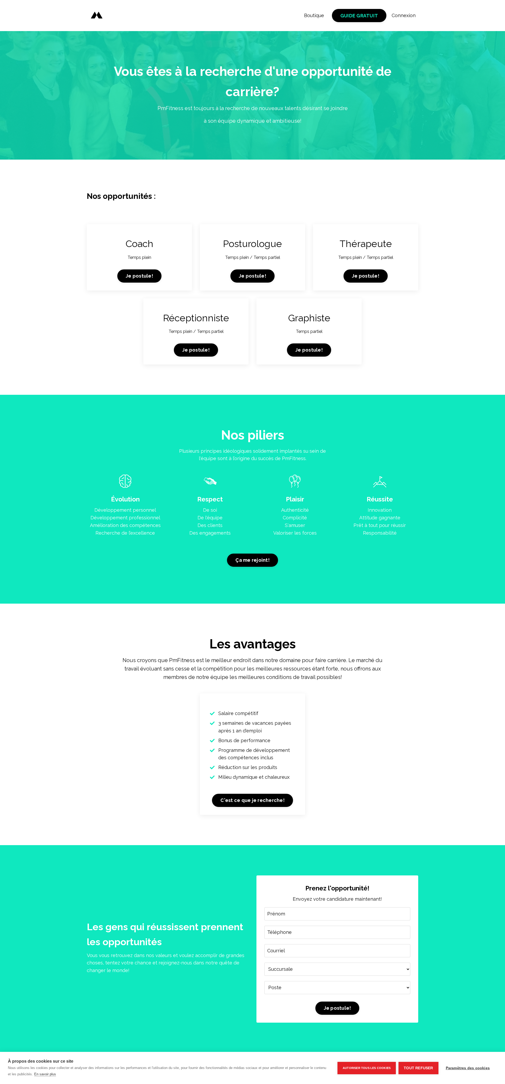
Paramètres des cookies (468, 1068)
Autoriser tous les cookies (367, 1068)
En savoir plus (45, 1074)
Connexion (404, 15)
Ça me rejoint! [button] (252, 560)
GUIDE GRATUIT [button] (359, 15)
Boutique (314, 15)
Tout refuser (418, 1068)
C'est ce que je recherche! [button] (252, 800)
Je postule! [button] (139, 276)
